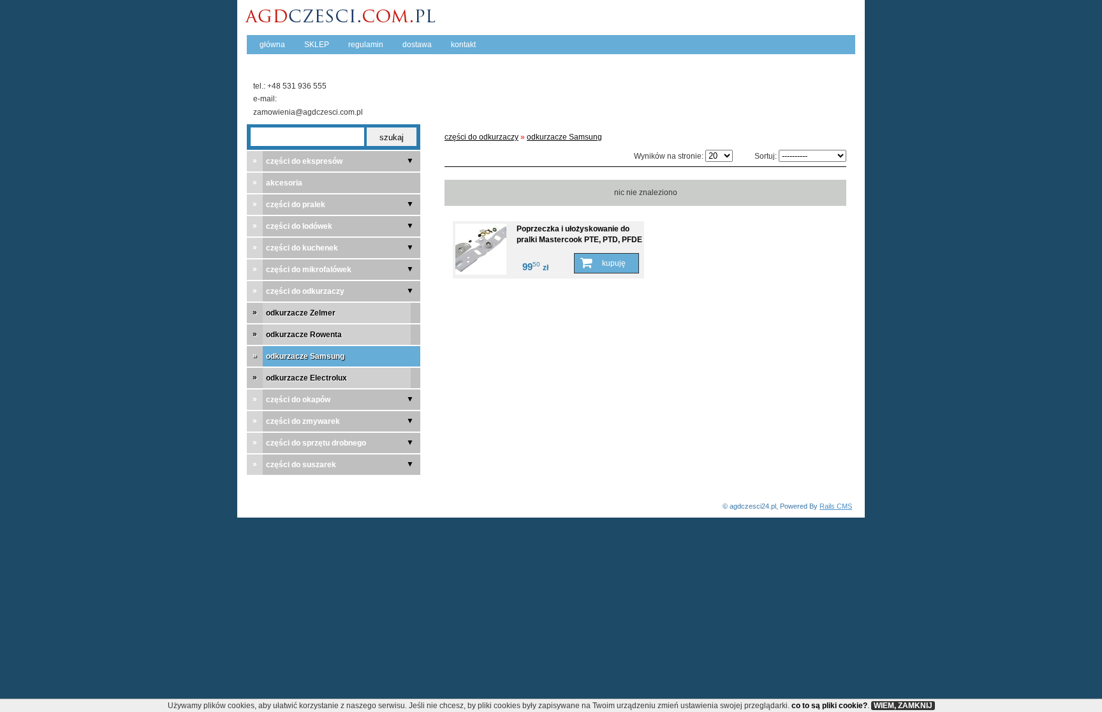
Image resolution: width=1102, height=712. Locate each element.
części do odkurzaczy (481, 137)
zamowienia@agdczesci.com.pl (308, 112)
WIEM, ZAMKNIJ (903, 705)
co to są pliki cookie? (829, 705)
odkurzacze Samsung (564, 137)
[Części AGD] (343, 20)
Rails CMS (835, 506)
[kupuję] (606, 263)
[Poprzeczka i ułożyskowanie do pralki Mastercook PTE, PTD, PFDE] (481, 249)
